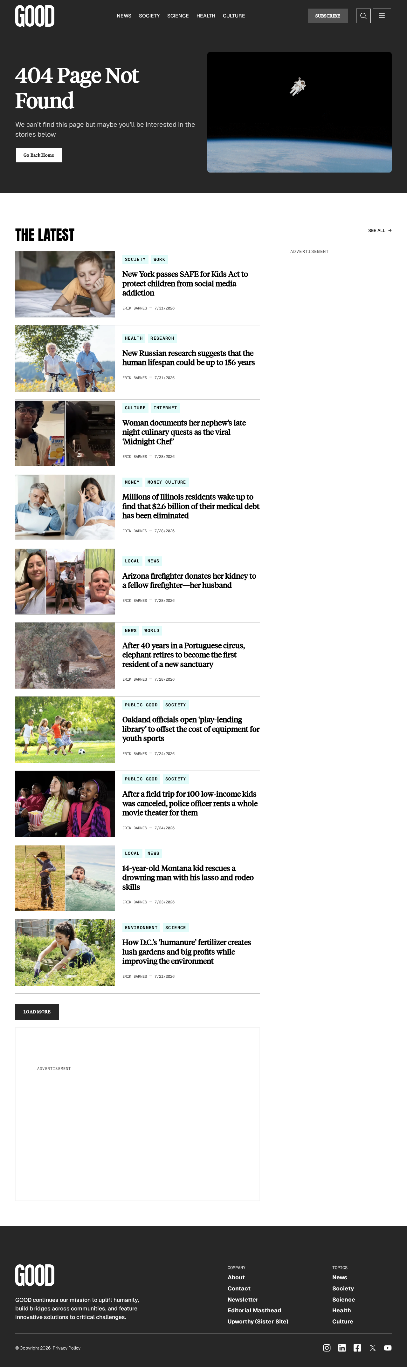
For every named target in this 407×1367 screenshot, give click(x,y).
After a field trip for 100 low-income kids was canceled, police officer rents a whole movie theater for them (190, 803)
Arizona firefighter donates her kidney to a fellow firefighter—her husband (189, 580)
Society (149, 15)
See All (377, 230)
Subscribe (327, 15)
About (236, 1277)
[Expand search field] (363, 16)
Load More (37, 1011)
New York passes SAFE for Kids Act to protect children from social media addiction (185, 283)
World (151, 630)
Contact (239, 1288)
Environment (141, 927)
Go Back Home (39, 155)
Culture (234, 15)
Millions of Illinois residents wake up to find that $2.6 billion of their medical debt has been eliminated (190, 506)
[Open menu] (382, 16)
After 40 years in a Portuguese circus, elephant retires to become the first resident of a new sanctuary (183, 655)
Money (132, 482)
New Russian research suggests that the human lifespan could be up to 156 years (188, 357)
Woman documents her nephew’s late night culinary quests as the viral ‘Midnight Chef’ (184, 432)
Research (162, 338)
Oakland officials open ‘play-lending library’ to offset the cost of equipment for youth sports (190, 729)
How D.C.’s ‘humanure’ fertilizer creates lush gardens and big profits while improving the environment (186, 951)
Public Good (141, 705)
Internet (165, 408)
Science (178, 15)
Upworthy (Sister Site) (258, 1321)
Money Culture (167, 482)
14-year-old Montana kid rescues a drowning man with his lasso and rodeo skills (188, 877)
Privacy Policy (66, 1348)
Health (206, 15)
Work (160, 259)
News (124, 15)
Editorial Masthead (254, 1310)
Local (132, 561)
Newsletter (243, 1299)
